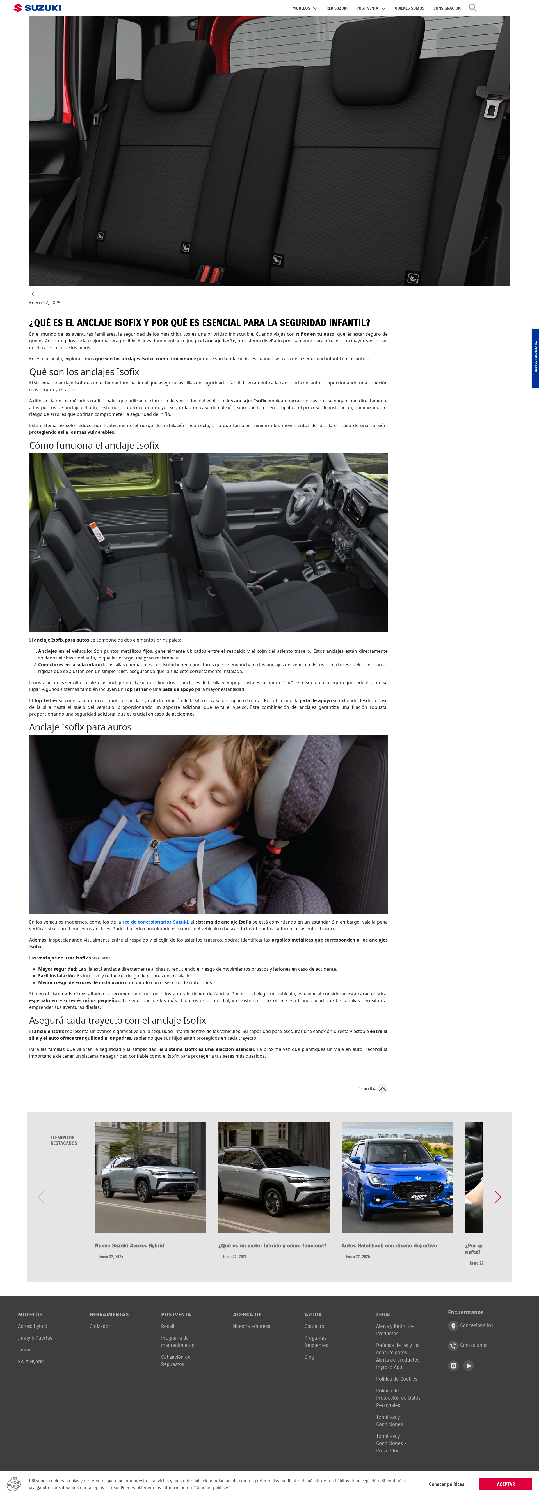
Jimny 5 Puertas (35, 1338)
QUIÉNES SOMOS (409, 8)
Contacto (314, 1326)
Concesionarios (476, 1325)
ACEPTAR (506, 1484)
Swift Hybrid (31, 1361)
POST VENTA (367, 8)
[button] (498, 1197)
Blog (309, 1357)
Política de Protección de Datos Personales (398, 1397)
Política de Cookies (396, 1379)
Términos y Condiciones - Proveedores (391, 1443)
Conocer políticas (446, 1484)
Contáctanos (473, 1345)
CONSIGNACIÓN (447, 8)
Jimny (24, 1349)
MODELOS (301, 8)
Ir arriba (367, 1089)
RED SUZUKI (337, 8)
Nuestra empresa (251, 1326)
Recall (167, 1326)
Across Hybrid (32, 1326)
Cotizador (100, 1326)
